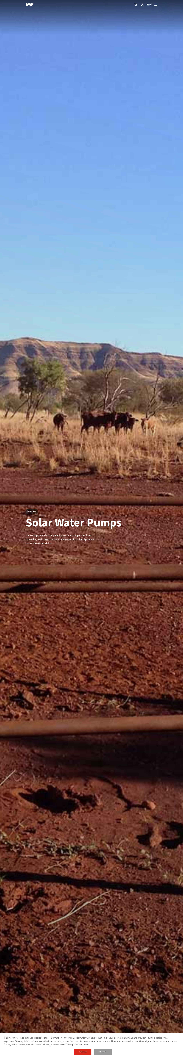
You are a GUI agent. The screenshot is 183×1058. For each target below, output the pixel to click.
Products (31, 511)
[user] (142, 5)
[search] (136, 5)
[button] (83, 1052)
